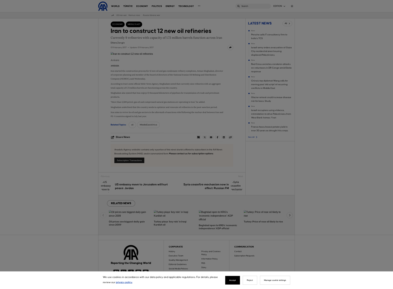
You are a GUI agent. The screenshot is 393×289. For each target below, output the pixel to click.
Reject (250, 280)
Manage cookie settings (275, 280)
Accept (232, 280)
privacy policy (124, 282)
